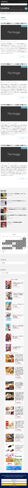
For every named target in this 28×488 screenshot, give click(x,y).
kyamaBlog (5, 8)
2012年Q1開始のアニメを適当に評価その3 (14, 64)
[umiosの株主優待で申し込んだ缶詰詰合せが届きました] (4, 217)
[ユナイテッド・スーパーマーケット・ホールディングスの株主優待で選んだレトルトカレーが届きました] (4, 210)
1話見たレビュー (10, 41)
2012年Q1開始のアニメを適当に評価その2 (14, 104)
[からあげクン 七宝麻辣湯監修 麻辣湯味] (4, 225)
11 (7, 243)
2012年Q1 (15, 41)
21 (17, 245)
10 (3, 243)
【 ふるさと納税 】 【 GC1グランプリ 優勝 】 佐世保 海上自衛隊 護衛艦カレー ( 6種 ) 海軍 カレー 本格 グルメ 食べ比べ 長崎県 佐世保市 (19, 384)
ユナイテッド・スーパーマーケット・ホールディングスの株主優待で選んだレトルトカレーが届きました (17, 209)
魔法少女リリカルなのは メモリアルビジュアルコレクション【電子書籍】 (18, 315)
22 (20, 245)
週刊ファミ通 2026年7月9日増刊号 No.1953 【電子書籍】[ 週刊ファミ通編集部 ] (18, 294)
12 (10, 243)
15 (20, 243)
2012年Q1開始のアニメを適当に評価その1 (14, 145)
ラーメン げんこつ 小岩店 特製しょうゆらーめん (16, 193)
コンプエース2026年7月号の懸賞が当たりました (16, 200)
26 (10, 248)
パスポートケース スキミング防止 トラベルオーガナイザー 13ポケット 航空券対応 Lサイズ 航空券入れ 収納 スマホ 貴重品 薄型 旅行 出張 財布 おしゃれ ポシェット (19, 436)
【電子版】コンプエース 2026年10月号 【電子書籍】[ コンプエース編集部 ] (18, 283)
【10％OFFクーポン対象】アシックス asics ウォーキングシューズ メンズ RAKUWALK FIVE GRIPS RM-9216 (19, 447)
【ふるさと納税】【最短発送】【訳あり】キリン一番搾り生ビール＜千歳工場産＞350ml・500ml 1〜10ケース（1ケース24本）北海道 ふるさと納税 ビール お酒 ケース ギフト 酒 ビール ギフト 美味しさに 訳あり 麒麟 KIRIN (19, 425)
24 (3, 248)
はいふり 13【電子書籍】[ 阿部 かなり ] (18, 304)
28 (17, 248)
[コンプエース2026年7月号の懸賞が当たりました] (4, 203)
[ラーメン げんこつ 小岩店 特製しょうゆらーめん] (4, 196)
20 (14, 245)
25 (7, 248)
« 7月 (3, 252)
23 (24, 245)
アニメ (25, 25)
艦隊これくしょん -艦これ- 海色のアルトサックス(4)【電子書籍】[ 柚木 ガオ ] (18, 326)
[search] (26, 4)
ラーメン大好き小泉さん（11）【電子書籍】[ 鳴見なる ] (18, 347)
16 (24, 243)
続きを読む (22, 56)
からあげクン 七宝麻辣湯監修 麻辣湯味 (14, 222)
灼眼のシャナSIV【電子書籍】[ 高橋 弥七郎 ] (18, 336)
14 (17, 243)
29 (20, 248)
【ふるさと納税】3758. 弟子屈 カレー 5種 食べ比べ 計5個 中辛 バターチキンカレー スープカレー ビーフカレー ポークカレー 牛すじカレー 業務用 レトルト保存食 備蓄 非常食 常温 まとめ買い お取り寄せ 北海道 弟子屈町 (19, 358)
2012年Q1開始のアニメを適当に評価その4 (14, 23)
